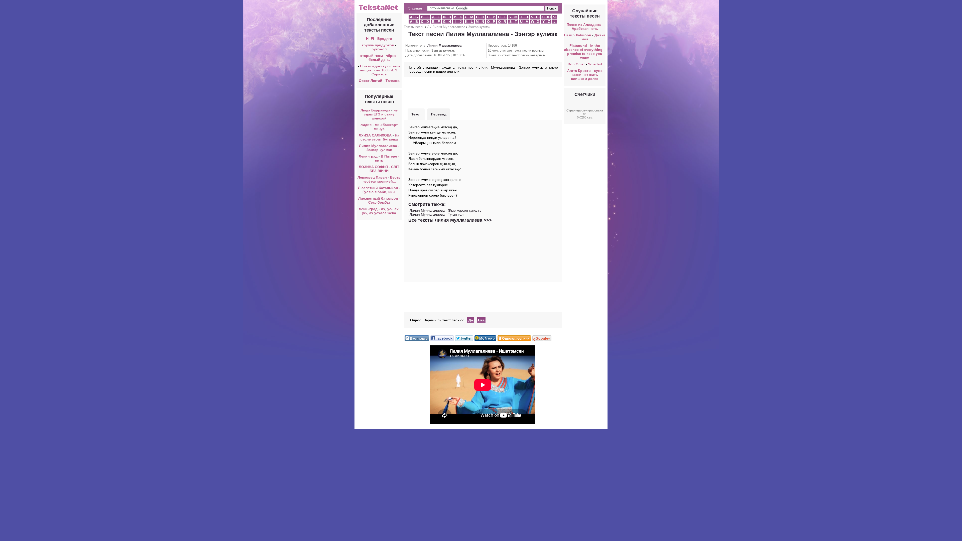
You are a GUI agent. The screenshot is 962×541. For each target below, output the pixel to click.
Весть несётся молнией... (382, 179)
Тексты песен (414, 27)
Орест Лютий (370, 81)
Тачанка (393, 81)
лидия (366, 125)
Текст (416, 114)
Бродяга (384, 39)
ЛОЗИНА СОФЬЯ (373, 167)
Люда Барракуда (375, 110)
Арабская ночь (585, 29)
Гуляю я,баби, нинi (379, 192)
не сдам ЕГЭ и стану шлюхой (381, 114)
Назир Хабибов (577, 35)
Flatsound (578, 46)
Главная (415, 8)
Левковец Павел (372, 177)
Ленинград (368, 156)
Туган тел (455, 214)
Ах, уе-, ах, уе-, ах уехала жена (381, 211)
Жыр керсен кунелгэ (464, 210)
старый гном (371, 56)
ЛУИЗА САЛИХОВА (375, 135)
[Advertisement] (483, 92)
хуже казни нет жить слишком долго (587, 75)
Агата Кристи (579, 71)
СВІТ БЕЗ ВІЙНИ (384, 169)
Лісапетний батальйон (378, 188)
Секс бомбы (379, 202)
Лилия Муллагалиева (378, 146)
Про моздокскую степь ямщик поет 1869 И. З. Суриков (380, 70)
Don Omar (576, 64)
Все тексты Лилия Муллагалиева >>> (450, 220)
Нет (481, 320)
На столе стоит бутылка (380, 137)
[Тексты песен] (379, 10)
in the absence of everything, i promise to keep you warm (585, 52)
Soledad (595, 64)
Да (470, 320)
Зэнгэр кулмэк (379, 150)
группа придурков (378, 45)
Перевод (438, 114)
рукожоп (379, 49)
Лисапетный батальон (378, 198)
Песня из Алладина (584, 25)
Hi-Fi (370, 39)
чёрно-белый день (383, 58)
